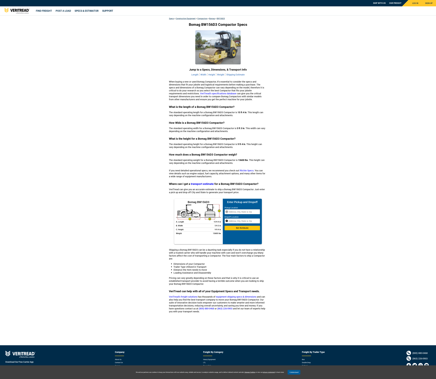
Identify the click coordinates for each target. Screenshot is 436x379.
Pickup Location (231, 207)
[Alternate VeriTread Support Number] (409, 358)
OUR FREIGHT (395, 3)
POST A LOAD (63, 10)
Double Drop (306, 362)
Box (303, 359)
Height (211, 74)
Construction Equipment (186, 18)
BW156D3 (221, 18)
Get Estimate (242, 228)
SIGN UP (429, 3)
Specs (171, 18)
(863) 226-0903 (224, 308)
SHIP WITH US (379, 3)
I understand (294, 372)
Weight (220, 74)
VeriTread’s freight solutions (183, 296)
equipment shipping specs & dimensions (236, 296)
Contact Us (119, 362)
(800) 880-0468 (206, 308)
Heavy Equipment (209, 359)
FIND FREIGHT (44, 10)
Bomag (212, 18)
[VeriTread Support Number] (409, 353)
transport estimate (202, 184)
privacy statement (269, 372)
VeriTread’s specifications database (218, 93)
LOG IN (415, 3)
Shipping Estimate (235, 74)
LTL (204, 362)
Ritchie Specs (247, 170)
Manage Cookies (249, 372)
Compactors (202, 18)
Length (194, 74)
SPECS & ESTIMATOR (87, 10)
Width (203, 74)
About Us (118, 359)
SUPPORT (107, 10)
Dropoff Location (232, 217)
